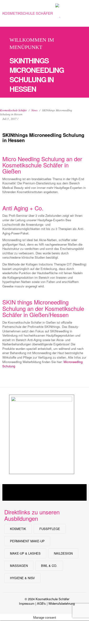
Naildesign (63, 553)
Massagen (19, 565)
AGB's (41, 603)
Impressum (26, 603)
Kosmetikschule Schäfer (27, 13)
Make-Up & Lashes (25, 553)
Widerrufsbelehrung (61, 603)
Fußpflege (49, 528)
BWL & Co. (49, 565)
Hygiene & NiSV (22, 578)
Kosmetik (18, 528)
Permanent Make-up (27, 541)
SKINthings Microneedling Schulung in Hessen (43, 137)
